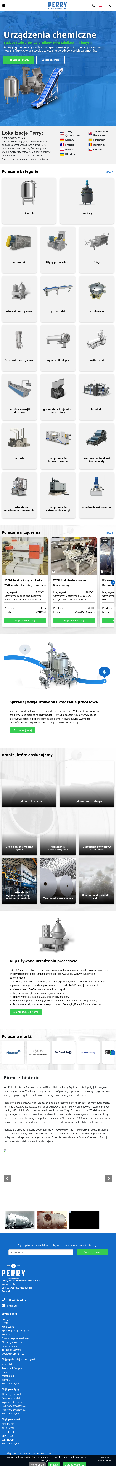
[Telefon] (93, 5)
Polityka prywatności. (104, 1458)
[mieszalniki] (19, 242)
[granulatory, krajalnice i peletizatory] (58, 389)
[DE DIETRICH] (63, 1052)
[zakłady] (19, 438)
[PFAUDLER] (13, 1052)
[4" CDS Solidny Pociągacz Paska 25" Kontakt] (25, 558)
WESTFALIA (8, 1439)
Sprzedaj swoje (50, 60)
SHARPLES (7, 1435)
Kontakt (6, 1334)
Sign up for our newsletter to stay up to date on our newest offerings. (58, 1245)
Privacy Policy (9, 1346)
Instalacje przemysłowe (15, 1338)
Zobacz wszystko (11, 1383)
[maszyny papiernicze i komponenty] (96, 438)
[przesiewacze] (96, 291)
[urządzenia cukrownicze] (96, 487)
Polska (69, 149)
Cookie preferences (13, 1353)
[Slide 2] (44, 122)
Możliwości (8, 1326)
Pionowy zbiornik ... (13, 1394)
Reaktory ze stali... (12, 1398)
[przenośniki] (58, 291)
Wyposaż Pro (14, 1453)
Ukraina (70, 154)
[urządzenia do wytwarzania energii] (58, 487)
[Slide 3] (50, 122)
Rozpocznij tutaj (22, 730)
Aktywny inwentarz (13, 1342)
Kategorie (7, 1319)
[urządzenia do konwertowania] (58, 438)
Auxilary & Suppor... (13, 1368)
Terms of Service (11, 1349)
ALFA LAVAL (8, 1428)
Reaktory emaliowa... (14, 1405)
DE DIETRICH (9, 1432)
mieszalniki (8, 1376)
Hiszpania (99, 140)
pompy (6, 1379)
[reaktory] (87, 193)
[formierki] (96, 389)
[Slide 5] (60, 122)
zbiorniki (7, 1364)
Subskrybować (92, 1252)
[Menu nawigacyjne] (3, 5)
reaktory (7, 1372)
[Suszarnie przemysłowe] (19, 340)
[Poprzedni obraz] (7, 1178)
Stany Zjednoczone (72, 133)
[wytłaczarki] (96, 340)
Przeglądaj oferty (19, 60)
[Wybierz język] (100, 5)
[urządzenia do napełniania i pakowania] (19, 487)
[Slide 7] (71, 122)
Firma (5, 1322)
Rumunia (99, 144)
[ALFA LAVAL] (88, 1052)
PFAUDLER (8, 1424)
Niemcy (69, 140)
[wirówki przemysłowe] (19, 291)
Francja (69, 144)
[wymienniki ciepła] (58, 340)
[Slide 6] (66, 122)
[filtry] (96, 242)
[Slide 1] (39, 122)
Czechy (97, 149)
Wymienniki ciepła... (13, 1402)
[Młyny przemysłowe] (58, 242)
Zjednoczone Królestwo (100, 133)
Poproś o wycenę (25, 620)
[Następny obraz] (108, 1178)
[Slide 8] (77, 122)
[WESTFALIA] (38, 1052)
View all (110, 172)
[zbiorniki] (29, 193)
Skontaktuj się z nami (25, 1011)
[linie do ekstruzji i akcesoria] (19, 389)
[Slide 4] (55, 122)
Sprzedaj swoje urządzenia (17, 1330)
